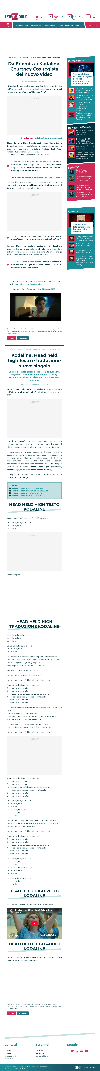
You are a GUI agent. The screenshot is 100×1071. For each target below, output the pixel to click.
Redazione (40, 1053)
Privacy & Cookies (24, 1066)
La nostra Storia (42, 1056)
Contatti (8, 1051)
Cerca (93, 17)
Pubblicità (9, 1059)
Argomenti (43, 17)
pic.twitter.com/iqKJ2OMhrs (28, 284)
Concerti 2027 (36, 25)
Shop (81, 17)
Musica (16, 57)
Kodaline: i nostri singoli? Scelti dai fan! (43, 177)
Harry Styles (80, 25)
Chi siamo (39, 1051)
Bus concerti (50, 25)
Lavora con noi (10, 1056)
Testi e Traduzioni (18, 349)
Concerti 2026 (22, 25)
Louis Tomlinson (65, 25)
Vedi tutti (92, 25)
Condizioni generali (11, 1066)
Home (11, 57)
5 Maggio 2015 (48, 289)
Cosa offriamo (62, 17)
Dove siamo (9, 1053)
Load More (34, 1023)
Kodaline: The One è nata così (48, 138)
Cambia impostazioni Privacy (41, 1066)
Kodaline (23, 338)
